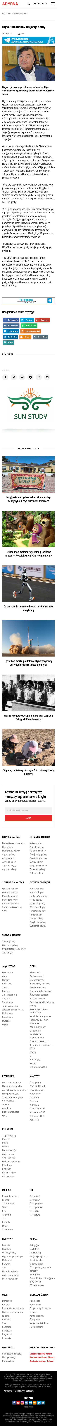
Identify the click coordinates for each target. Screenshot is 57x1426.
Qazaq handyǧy (37, 1090)
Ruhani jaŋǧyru (9, 1173)
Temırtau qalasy (37, 869)
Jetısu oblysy (36, 900)
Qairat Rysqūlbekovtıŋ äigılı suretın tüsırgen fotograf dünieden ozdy (28, 718)
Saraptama (7, 1002)
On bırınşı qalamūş (11, 1162)
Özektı (5, 1295)
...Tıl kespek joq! (9, 995)
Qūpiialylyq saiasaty (24, 1391)
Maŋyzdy (35, 1076)
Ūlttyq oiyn (35, 1200)
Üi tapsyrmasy (9, 1253)
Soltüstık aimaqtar (13, 883)
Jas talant (34, 1249)
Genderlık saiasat (38, 988)
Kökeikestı (7, 984)
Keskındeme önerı (10, 1196)
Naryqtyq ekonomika (12, 1086)
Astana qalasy (36, 843)
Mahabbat (7, 1260)
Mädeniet (7, 1190)
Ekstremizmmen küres (13, 1308)
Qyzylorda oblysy (38, 926)
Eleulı (33, 966)
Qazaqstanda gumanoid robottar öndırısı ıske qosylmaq (29, 608)
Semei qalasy (8, 942)
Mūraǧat (6, 1021)
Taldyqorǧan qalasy (39, 896)
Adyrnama (7, 999)
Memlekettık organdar (40, 1016)
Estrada (6, 1222)
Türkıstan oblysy (37, 907)
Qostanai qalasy (10, 889)
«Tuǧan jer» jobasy (39, 1257)
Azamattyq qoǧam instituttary (39, 1011)
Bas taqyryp (35, 1060)
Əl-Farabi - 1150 (37, 1116)
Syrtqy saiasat (36, 976)
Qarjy (4, 1116)
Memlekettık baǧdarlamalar (37, 1036)
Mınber (33, 1063)
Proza (5, 1143)
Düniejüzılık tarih (37, 1086)
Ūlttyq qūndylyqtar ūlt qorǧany (40, 1269)
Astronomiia (35, 1305)
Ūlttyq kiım (35, 1211)
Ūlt (31, 1190)
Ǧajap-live (35, 1320)
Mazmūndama (36, 1327)
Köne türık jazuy (37, 1109)
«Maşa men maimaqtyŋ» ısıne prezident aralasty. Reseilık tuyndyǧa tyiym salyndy (28, 554)
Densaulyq (7, 1301)
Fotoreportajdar (10, 1279)
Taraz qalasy (36, 915)
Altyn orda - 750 (37, 1112)
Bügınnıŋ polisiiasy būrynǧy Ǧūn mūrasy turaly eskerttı (28, 772)
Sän (4, 1268)
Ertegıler (6, 1169)
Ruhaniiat (7, 1129)
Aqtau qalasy (8, 854)
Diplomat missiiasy (39, 1041)
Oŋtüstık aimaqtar (40, 883)
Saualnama (7, 1017)
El (30, 1056)
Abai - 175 (34, 1120)
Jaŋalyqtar (8, 966)
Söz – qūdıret (8, 1158)
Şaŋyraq (6, 1264)
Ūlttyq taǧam (36, 1204)
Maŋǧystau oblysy (11, 851)
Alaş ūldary (35, 1094)
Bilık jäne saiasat (38, 999)
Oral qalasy (7, 847)
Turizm (5, 1105)
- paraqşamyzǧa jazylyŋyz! (25, 299)
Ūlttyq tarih (35, 1083)
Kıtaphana (7, 1165)
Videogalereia (36, 1264)
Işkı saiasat (35, 973)
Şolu (4, 1323)
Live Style (7, 1239)
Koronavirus (8, 1361)
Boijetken (6, 1249)
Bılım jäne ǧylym (39, 1295)
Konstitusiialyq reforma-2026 (41, 1047)
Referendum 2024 (38, 1067)
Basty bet (6, 14)
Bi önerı (5, 1200)
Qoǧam (5, 980)
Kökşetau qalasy (38, 851)
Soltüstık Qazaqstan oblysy (12, 909)
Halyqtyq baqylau (10, 1094)
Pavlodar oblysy (9, 900)
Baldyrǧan (35, 1245)
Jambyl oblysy (36, 918)
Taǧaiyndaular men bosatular (39, 1021)
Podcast (6, 1320)
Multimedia (7, 1013)
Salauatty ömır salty (12, 1354)
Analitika (6, 1108)
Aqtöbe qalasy (9, 869)
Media (5, 1226)
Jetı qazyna (35, 1215)
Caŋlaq (5, 1305)
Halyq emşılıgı (9, 1357)
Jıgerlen (33, 1312)
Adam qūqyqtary (38, 1027)
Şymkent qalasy (37, 904)
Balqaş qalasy (36, 873)
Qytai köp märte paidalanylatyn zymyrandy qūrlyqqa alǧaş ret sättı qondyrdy (28, 663)
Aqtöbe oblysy (9, 866)
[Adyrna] (12, 3)
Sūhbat (5, 991)
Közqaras (6, 1327)
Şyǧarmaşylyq (20, 14)
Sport (5, 988)
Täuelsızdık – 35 (10, 1006)
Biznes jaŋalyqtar (10, 1112)
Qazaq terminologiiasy (13, 1312)
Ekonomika (8, 1076)
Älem (4, 976)
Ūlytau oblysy (36, 862)
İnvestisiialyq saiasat (40, 984)
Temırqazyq (35, 1253)
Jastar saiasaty (37, 980)
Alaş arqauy (8, 1176)
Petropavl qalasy (10, 904)
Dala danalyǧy (9, 1150)
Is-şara (5, 1316)
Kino (4, 1211)
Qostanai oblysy (10, 892)
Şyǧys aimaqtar (11, 935)
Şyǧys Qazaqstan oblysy (14, 949)
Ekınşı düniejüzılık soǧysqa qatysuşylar (42, 1280)
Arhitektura (7, 1230)
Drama (5, 1147)
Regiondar (7, 1334)
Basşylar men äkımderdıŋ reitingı (42, 1004)
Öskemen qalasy (10, 945)
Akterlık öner (8, 1204)
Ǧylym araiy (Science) (40, 1308)
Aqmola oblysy (37, 847)
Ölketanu (34, 1101)
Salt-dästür (35, 1196)
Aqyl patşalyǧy (37, 1316)
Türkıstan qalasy (37, 911)
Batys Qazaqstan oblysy (14, 843)
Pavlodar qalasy (10, 896)
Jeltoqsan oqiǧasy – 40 (13, 1010)
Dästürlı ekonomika (11, 1083)
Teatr (4, 1207)
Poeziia (5, 1139)
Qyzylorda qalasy (38, 922)
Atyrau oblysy (9, 858)
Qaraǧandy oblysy (38, 858)
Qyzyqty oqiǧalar (10, 1271)
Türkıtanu (34, 1098)
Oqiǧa (5, 1025)
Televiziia (6, 1215)
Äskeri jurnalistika (10, 1275)
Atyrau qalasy (9, 862)
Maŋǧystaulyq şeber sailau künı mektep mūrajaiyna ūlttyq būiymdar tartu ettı (28, 499)
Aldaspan (34, 1105)
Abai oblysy (7, 953)
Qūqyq (33, 1052)
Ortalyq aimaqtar (40, 837)
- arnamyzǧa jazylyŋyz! (26, 303)
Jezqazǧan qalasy (38, 866)
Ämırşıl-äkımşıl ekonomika (14, 1090)
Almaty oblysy (36, 892)
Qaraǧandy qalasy (38, 854)
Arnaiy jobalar (36, 1260)
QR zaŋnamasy (37, 1285)
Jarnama (8, 1391)
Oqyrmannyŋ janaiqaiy (12, 1257)
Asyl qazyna (8, 1154)
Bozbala (6, 1245)
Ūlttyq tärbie (36, 1207)
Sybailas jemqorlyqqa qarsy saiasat (12, 1099)
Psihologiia (35, 1301)
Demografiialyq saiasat (41, 991)
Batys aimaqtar (11, 837)
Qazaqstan (7, 973)
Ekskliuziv (7, 1331)
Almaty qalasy (36, 889)
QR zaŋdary (35, 1031)
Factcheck (35, 1275)
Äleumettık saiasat (39, 995)
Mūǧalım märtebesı (39, 1323)
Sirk (4, 1219)
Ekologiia (6, 1338)
